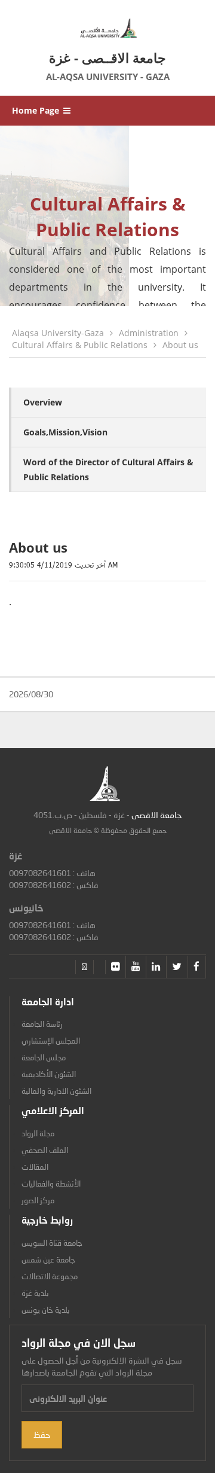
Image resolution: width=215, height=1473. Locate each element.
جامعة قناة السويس (52, 1243)
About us (180, 344)
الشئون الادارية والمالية (56, 1091)
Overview (42, 402)
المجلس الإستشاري (51, 1040)
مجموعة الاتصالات (50, 1276)
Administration (149, 332)
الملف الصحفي (45, 1150)
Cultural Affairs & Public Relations (80, 344)
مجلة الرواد (38, 1133)
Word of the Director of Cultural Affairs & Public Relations (108, 469)
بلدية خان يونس (46, 1310)
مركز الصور (38, 1200)
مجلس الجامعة (44, 1057)
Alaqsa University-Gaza (58, 332)
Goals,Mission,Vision (65, 432)
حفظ (41, 1434)
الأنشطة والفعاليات (51, 1183)
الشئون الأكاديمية (49, 1074)
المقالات (35, 1167)
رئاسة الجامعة (42, 1024)
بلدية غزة (35, 1293)
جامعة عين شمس (48, 1259)
